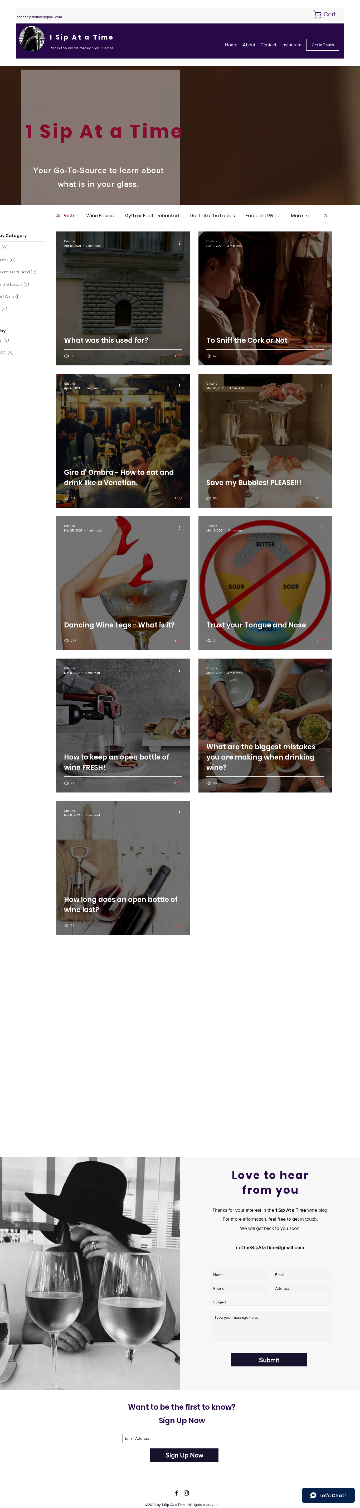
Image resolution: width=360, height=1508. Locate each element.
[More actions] (181, 243)
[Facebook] (176, 1493)
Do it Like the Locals (212, 216)
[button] (329, 14)
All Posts (66, 216)
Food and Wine (263, 216)
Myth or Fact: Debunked (151, 216)
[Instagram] (186, 1493)
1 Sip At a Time (82, 37)
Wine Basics (100, 216)
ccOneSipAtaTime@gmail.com (270, 1247)
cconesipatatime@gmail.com (39, 17)
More (297, 216)
